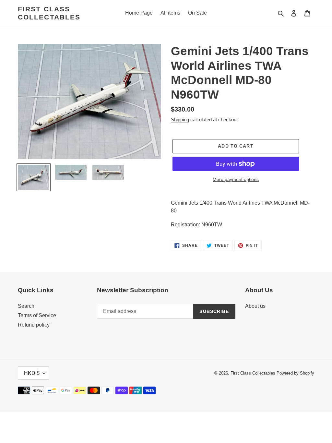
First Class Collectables (49, 13)
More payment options (236, 179)
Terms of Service (37, 315)
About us (255, 306)
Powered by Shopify (295, 373)
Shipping (180, 119)
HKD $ (32, 373)
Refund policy (34, 325)
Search (26, 306)
